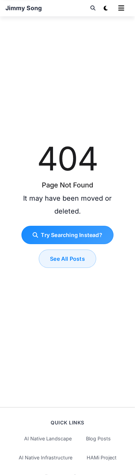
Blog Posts (98, 438)
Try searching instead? (71, 235)
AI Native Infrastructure (45, 457)
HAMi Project (102, 457)
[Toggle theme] (106, 8)
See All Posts (67, 258)
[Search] (93, 8)
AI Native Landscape (48, 438)
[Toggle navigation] (121, 8)
